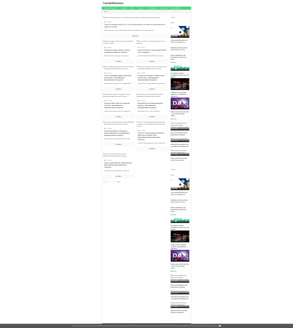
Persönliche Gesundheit (110, 8)
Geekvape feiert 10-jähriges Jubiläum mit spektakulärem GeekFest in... (178, 94)
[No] (291, 326)
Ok (219, 325)
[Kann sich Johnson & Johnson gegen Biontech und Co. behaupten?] (152, 42)
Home (105, 11)
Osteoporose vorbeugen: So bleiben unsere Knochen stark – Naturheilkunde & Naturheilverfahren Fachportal (151, 78)
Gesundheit (124, 8)
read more (135, 36)
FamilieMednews (113, 3)
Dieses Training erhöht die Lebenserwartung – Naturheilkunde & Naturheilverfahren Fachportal (118, 165)
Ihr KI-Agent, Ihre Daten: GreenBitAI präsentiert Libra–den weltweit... (180, 75)
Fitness (132, 8)
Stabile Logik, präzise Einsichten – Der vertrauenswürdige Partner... (180, 113)
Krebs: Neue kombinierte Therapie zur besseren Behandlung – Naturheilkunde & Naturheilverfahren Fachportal (117, 133)
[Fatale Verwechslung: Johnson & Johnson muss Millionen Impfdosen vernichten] (118, 42)
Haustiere (140, 8)
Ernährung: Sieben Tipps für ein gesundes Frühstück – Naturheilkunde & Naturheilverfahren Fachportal (117, 105)
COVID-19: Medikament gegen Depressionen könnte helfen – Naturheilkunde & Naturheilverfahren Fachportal (117, 78)
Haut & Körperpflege (151, 8)
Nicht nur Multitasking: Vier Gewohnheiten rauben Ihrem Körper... (178, 57)
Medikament (163, 8)
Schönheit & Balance (175, 8)
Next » (118, 182)
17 (114, 182)
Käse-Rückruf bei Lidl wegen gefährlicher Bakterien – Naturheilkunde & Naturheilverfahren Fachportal (150, 105)
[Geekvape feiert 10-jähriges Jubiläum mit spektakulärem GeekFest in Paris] (180, 84)
